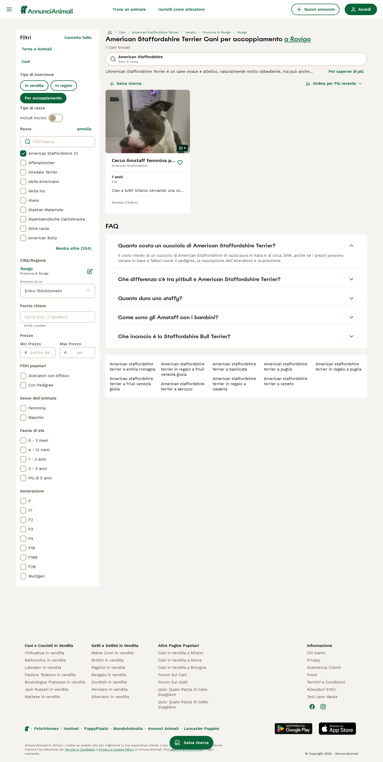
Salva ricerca (128, 83)
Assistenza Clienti (324, 667)
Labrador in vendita (43, 667)
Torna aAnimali (37, 49)
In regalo (63, 85)
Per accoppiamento (43, 98)
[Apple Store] (337, 728)
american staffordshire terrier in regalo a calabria (234, 383)
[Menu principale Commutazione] (9, 9)
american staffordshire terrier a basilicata (234, 367)
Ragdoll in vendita (108, 667)
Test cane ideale (322, 696)
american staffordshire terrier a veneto (285, 381)
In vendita (34, 85)
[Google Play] (293, 728)
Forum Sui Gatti (173, 682)
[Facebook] (312, 706)
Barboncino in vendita (45, 660)
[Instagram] (323, 706)
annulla (84, 129)
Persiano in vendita (109, 689)
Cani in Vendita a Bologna (182, 667)
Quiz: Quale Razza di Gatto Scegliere (183, 705)
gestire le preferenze (186, 749)
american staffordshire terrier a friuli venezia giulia (131, 383)
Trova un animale (129, 9)
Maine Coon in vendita (112, 653)
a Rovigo (297, 39)
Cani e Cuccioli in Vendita (49, 645)
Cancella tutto (77, 37)
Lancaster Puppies (201, 728)
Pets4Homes (46, 728)
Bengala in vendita (108, 674)
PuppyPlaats (96, 728)
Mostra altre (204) (73, 248)
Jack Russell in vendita (46, 689)
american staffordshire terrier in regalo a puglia (338, 367)
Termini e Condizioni (326, 682)
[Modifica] (90, 271)
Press (312, 674)
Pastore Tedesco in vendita (50, 674)
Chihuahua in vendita (44, 653)
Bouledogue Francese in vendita (55, 682)
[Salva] (180, 162)
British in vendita (107, 660)
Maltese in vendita (42, 696)
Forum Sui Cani (172, 674)
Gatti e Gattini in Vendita (114, 645)
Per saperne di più (346, 71)
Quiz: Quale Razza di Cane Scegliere (182, 692)
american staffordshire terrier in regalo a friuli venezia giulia (183, 369)
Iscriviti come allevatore (181, 9)
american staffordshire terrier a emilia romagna (132, 367)
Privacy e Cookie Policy (116, 749)
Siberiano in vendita (110, 696)
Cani (26, 61)
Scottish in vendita (109, 682)
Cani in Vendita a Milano (180, 653)
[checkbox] (23, 153)
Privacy (313, 660)
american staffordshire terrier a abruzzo (183, 386)
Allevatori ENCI (321, 689)
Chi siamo (316, 653)
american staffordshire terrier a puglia (285, 367)
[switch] (55, 118)
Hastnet (71, 728)
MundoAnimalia (128, 728)
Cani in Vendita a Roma (179, 660)
